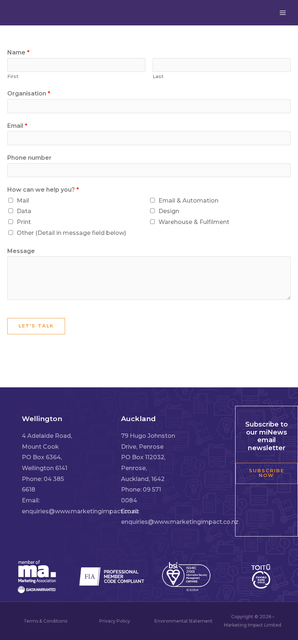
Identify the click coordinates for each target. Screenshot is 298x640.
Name (18, 52)
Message (21, 251)
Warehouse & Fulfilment (193, 222)
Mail (23, 200)
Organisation (28, 93)
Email (17, 125)
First (13, 76)
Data (24, 211)
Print (24, 222)
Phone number (29, 157)
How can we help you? (43, 189)
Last (158, 76)
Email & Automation (188, 200)
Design (168, 211)
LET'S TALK (36, 326)
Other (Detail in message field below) (71, 232)
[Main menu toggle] (283, 13)
